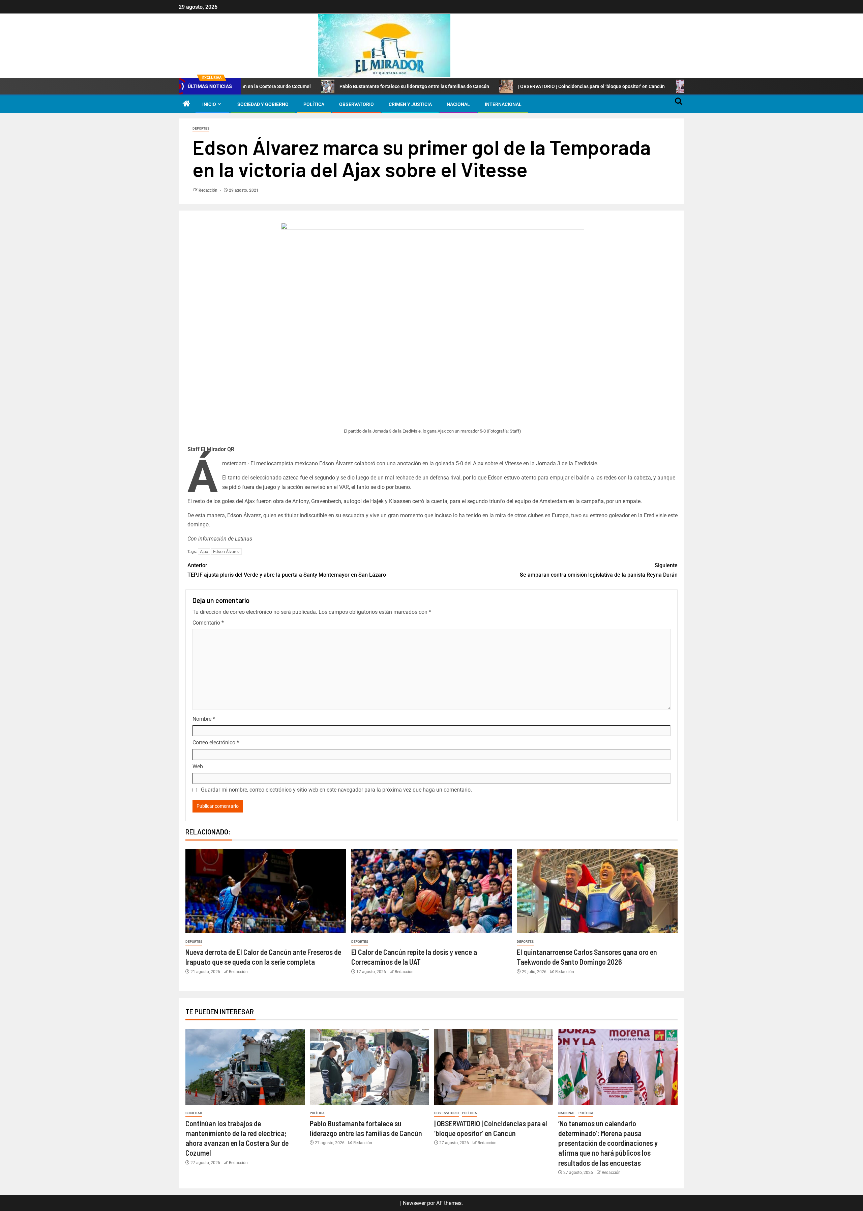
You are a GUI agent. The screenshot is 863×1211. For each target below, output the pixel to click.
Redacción (208, 190)
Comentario (208, 623)
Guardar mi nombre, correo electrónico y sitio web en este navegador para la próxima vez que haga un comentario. (336, 790)
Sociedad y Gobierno (263, 104)
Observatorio (356, 104)
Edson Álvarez (226, 551)
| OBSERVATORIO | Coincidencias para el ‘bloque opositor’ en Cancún (534, 86)
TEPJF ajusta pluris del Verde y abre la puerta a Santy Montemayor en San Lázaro (286, 570)
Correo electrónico (215, 742)
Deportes (200, 128)
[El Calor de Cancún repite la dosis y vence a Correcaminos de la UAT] (431, 891)
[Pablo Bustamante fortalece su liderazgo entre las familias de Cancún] (369, 1067)
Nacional (458, 104)
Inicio (209, 104)
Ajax (204, 551)
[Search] (678, 104)
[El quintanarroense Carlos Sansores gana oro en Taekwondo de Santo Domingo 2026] (597, 891)
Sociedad (193, 1113)
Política (313, 104)
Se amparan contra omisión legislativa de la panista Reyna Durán (599, 570)
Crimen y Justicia (410, 104)
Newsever (414, 1203)
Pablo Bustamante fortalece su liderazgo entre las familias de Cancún (357, 86)
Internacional (503, 104)
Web (197, 766)
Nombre (203, 719)
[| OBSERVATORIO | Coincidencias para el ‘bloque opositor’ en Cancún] (494, 1067)
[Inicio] (186, 104)
